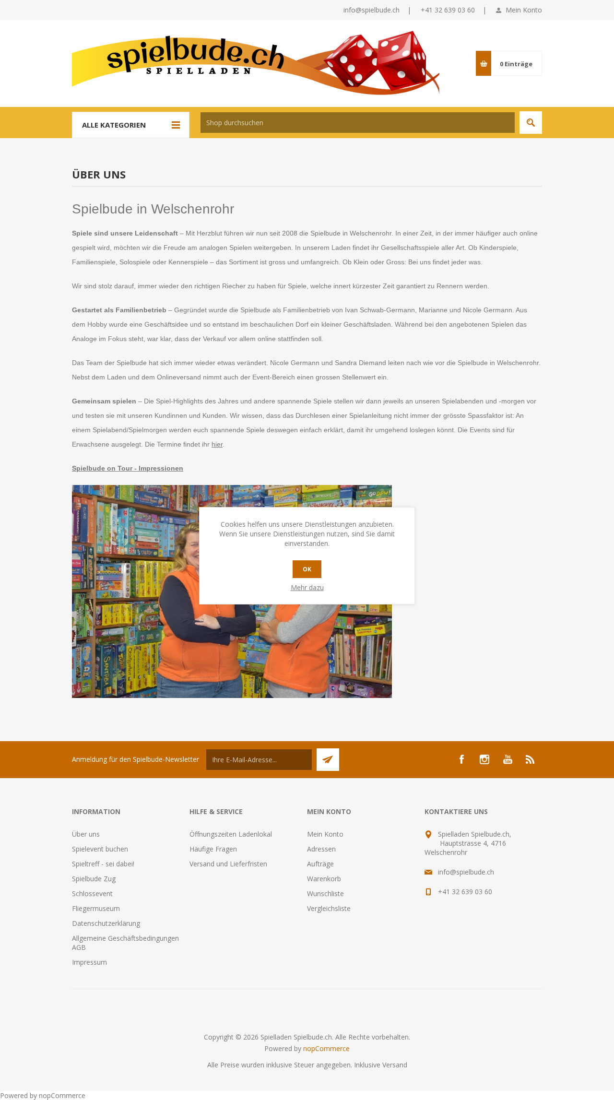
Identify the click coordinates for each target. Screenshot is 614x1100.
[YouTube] (507, 759)
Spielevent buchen (100, 848)
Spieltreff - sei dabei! (103, 863)
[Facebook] (461, 759)
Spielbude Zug (94, 878)
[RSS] (530, 759)
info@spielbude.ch (371, 9)
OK (307, 569)
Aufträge (320, 863)
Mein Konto (524, 9)
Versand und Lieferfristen (228, 863)
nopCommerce (326, 1048)
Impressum (89, 962)
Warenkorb (324, 878)
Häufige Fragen (213, 848)
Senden (328, 759)
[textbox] (358, 122)
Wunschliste (325, 893)
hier (217, 444)
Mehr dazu (307, 587)
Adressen (321, 848)
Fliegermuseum (96, 908)
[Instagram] (484, 759)
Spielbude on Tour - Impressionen (127, 468)
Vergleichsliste (329, 908)
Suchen (531, 122)
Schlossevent (92, 893)
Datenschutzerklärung (106, 923)
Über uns (86, 834)
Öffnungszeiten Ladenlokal (230, 834)
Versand (394, 1064)
